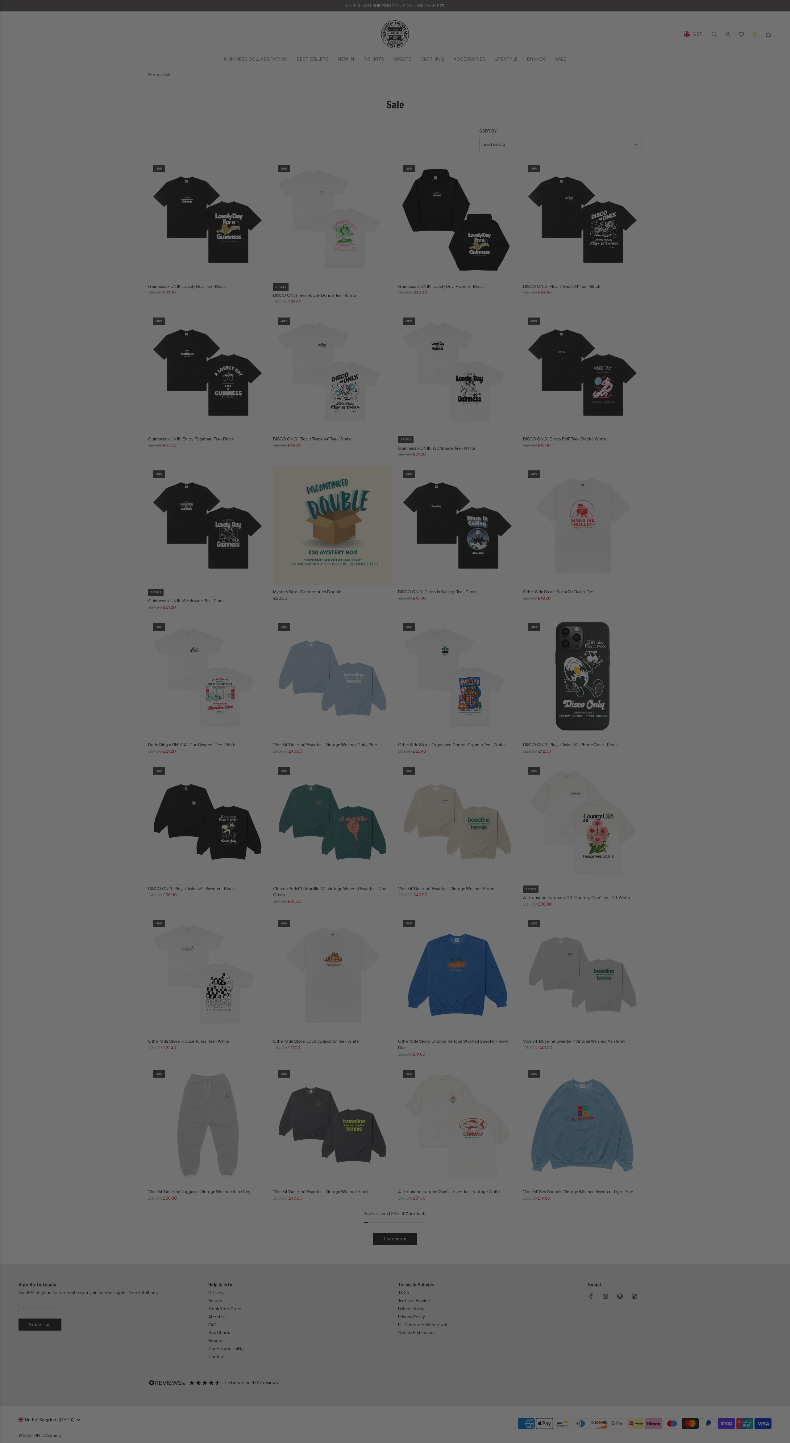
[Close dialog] (506, 640)
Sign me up (455, 765)
